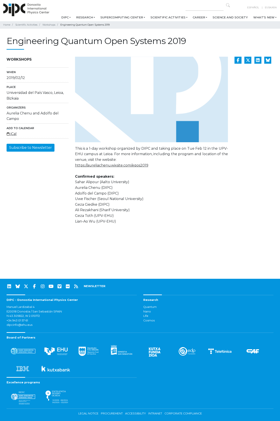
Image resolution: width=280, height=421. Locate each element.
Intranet (155, 413)
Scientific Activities (168, 17)
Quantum (150, 307)
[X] (26, 286)
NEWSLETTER (94, 286)
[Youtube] (51, 286)
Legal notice (88, 413)
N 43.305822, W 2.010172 (23, 316)
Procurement (112, 413)
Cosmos (149, 320)
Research (84, 17)
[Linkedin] (9, 286)
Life (145, 316)
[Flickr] (68, 286)
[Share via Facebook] (238, 60)
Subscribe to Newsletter (30, 148)
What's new (264, 17)
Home (6, 24)
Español (253, 7)
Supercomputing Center (121, 17)
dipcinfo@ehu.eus (19, 324)
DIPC (65, 17)
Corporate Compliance (183, 413)
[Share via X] (247, 60)
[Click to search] (227, 5)
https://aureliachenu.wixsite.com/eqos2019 (111, 165)
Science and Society (230, 17)
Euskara (271, 7)
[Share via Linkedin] (257, 60)
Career (199, 17)
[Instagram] (42, 286)
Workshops (48, 24)
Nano (147, 311)
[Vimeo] (59, 286)
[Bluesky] (17, 286)
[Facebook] (34, 286)
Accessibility (135, 413)
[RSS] (76, 286)
